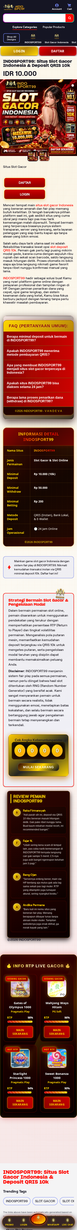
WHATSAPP (53, 1224)
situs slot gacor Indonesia (54, 205)
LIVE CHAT (67, 1224)
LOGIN (19, 51)
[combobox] (34, 18)
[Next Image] (73, 118)
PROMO (9, 1224)
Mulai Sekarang (38, 767)
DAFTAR (57, 51)
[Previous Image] (3, 118)
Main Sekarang (20, 1032)
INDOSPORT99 (14, 278)
